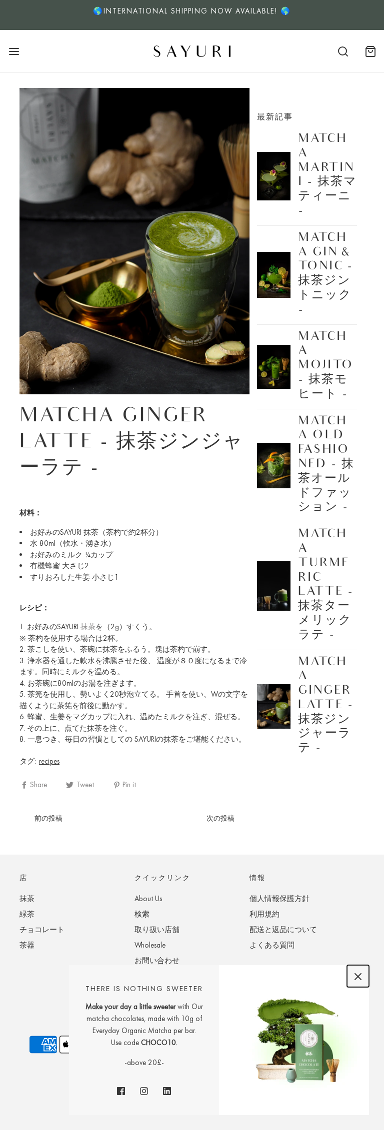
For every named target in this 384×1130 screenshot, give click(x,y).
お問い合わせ (157, 961)
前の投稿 (48, 818)
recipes (49, 761)
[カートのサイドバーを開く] (370, 51)
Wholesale (150, 945)
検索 (142, 914)
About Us (148, 899)
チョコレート (42, 930)
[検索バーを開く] (342, 51)
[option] (192, 15)
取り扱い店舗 (157, 930)
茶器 (27, 945)
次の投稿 (220, 818)
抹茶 (88, 627)
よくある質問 (272, 945)
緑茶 (27, 914)
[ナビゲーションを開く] (14, 51)
